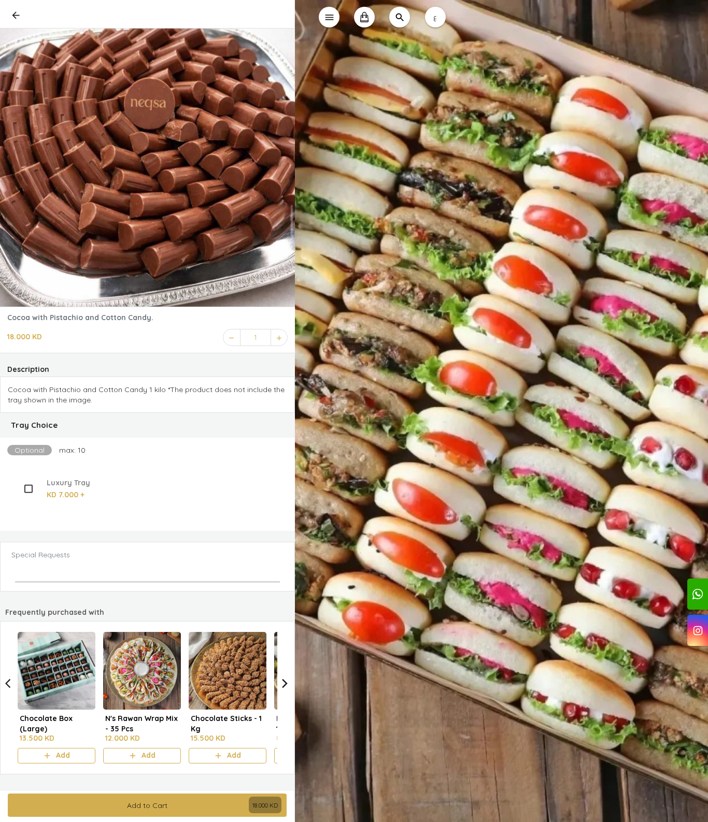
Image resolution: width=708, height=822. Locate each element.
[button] (147, 425)
